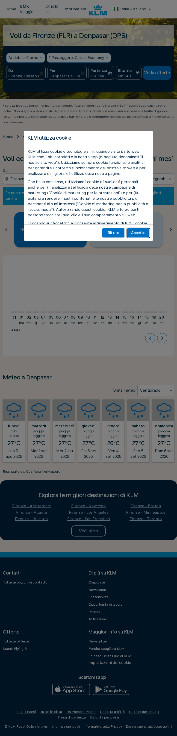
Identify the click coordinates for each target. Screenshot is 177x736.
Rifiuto (113, 233)
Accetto (138, 233)
